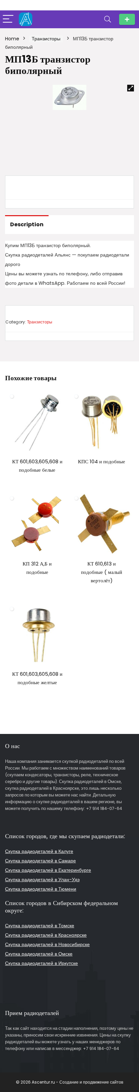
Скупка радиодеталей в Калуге (39, 851)
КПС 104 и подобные (101, 461)
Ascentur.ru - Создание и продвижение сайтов (77, 1082)
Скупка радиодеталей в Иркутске (41, 963)
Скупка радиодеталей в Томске (39, 925)
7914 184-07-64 (127, 19)
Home (12, 38)
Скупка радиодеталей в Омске (39, 953)
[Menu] (8, 19)
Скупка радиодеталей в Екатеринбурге (48, 870)
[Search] (108, 19)
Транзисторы (46, 38)
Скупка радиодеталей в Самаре (40, 860)
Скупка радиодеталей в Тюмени (40, 889)
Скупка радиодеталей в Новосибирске (47, 944)
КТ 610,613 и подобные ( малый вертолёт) (101, 572)
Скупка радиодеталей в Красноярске (46, 935)
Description (27, 224)
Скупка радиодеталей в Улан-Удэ (42, 879)
